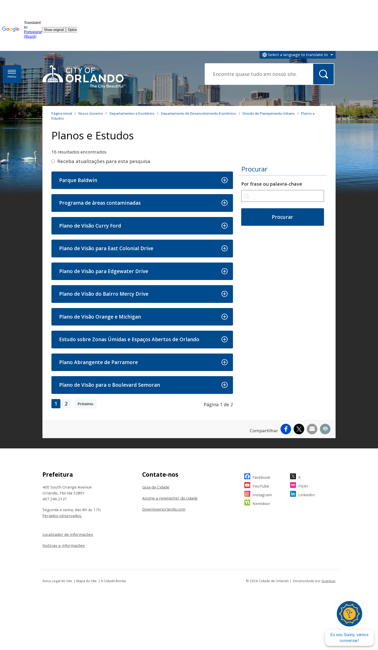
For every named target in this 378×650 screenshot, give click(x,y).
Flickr (303, 486)
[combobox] (297, 55)
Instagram (262, 494)
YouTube (261, 486)
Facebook (261, 477)
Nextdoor (261, 503)
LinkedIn (306, 494)
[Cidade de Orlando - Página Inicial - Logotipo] (84, 77)
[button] (142, 180)
